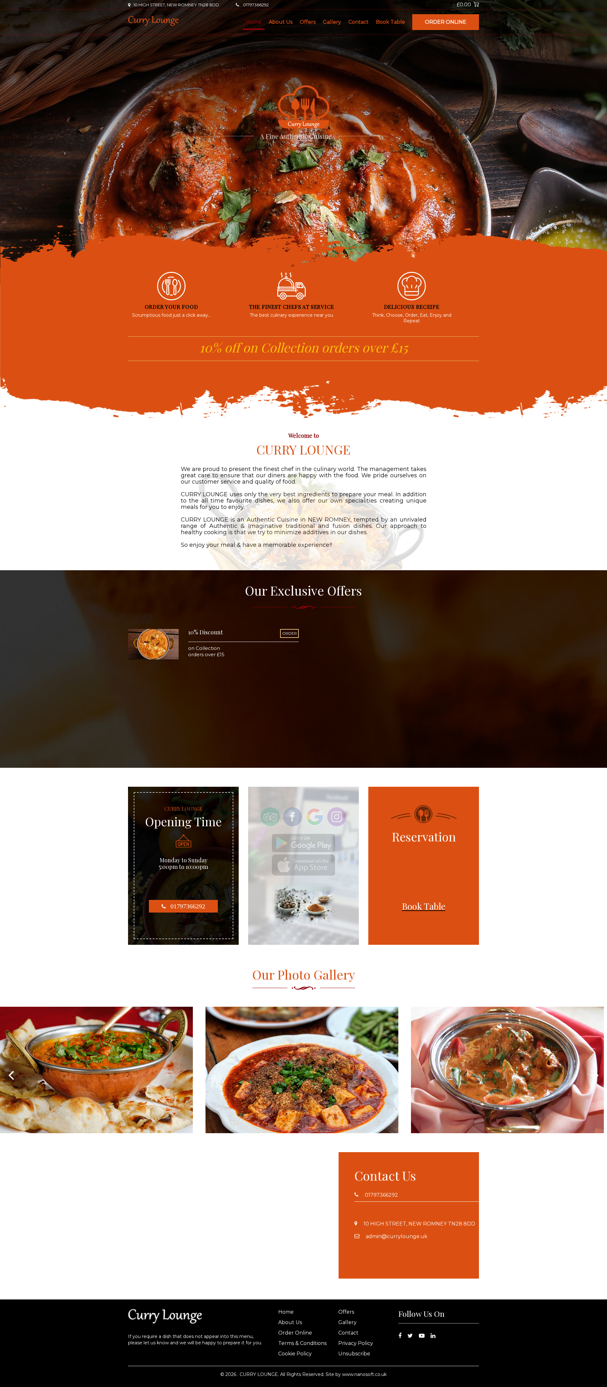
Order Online (445, 22)
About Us (280, 22)
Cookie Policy (295, 1354)
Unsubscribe (354, 1354)
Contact (358, 22)
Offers (308, 22)
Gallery (332, 22)
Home (253, 22)
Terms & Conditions (302, 1343)
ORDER (289, 633)
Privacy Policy (355, 1343)
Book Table (390, 22)
